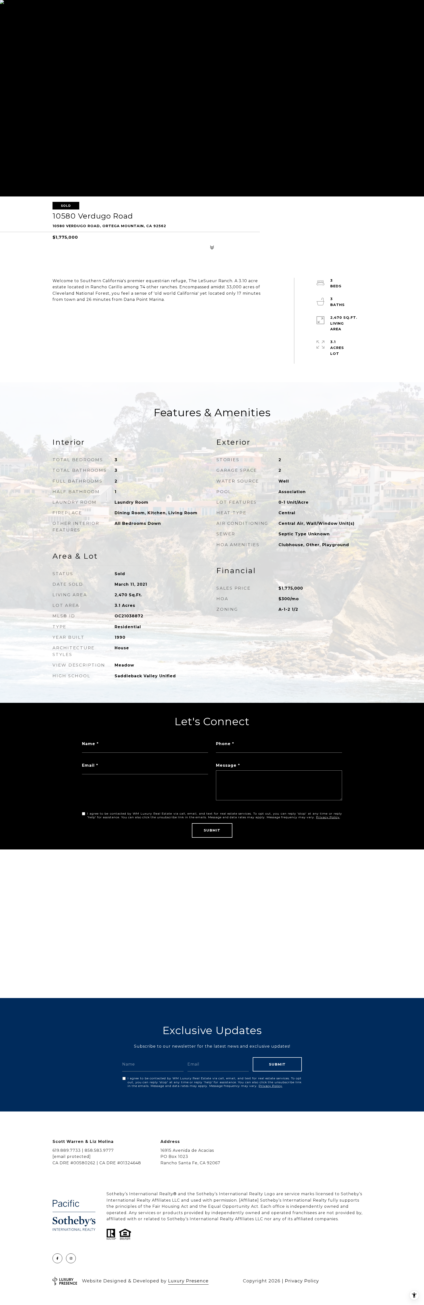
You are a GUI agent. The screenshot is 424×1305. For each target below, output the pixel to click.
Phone (223, 743)
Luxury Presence (188, 1281)
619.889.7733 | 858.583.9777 (83, 1150)
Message (226, 765)
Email (88, 765)
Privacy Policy (328, 817)
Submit (212, 830)
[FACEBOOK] (57, 1258)
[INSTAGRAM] (71, 1258)
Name (88, 743)
